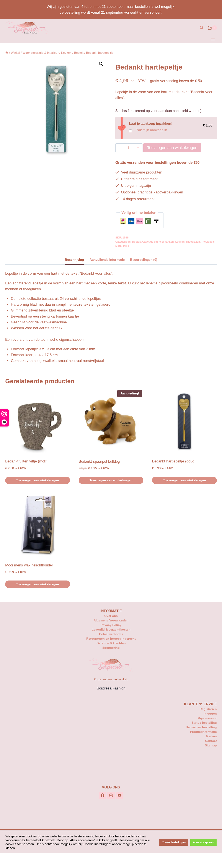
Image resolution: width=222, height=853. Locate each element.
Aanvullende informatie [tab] (107, 259)
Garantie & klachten (111, 643)
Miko (126, 245)
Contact (211, 741)
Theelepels (208, 241)
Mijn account (207, 718)
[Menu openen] (213, 39)
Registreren (208, 709)
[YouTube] (119, 795)
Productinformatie (203, 731)
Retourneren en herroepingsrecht (111, 638)
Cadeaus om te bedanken (158, 241)
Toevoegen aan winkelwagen (172, 148)
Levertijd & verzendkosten (111, 629)
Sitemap (211, 745)
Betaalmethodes (111, 634)
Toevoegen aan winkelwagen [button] (37, 480)
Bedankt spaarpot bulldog (99, 461)
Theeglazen (193, 241)
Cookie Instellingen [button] (174, 842)
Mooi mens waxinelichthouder (29, 565)
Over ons (111, 616)
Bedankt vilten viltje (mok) (26, 461)
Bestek (136, 241)
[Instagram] (111, 795)
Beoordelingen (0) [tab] (143, 259)
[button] (101, 64)
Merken (211, 736)
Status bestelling (204, 722)
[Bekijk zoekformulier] (202, 28)
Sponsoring (111, 647)
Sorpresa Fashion (111, 688)
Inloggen (210, 713)
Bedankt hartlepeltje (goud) (174, 461)
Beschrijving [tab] (74, 259)
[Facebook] (102, 795)
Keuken (179, 241)
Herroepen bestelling (201, 727)
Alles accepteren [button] (203, 842)
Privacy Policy (111, 625)
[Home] (6, 52)
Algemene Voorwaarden (111, 620)
